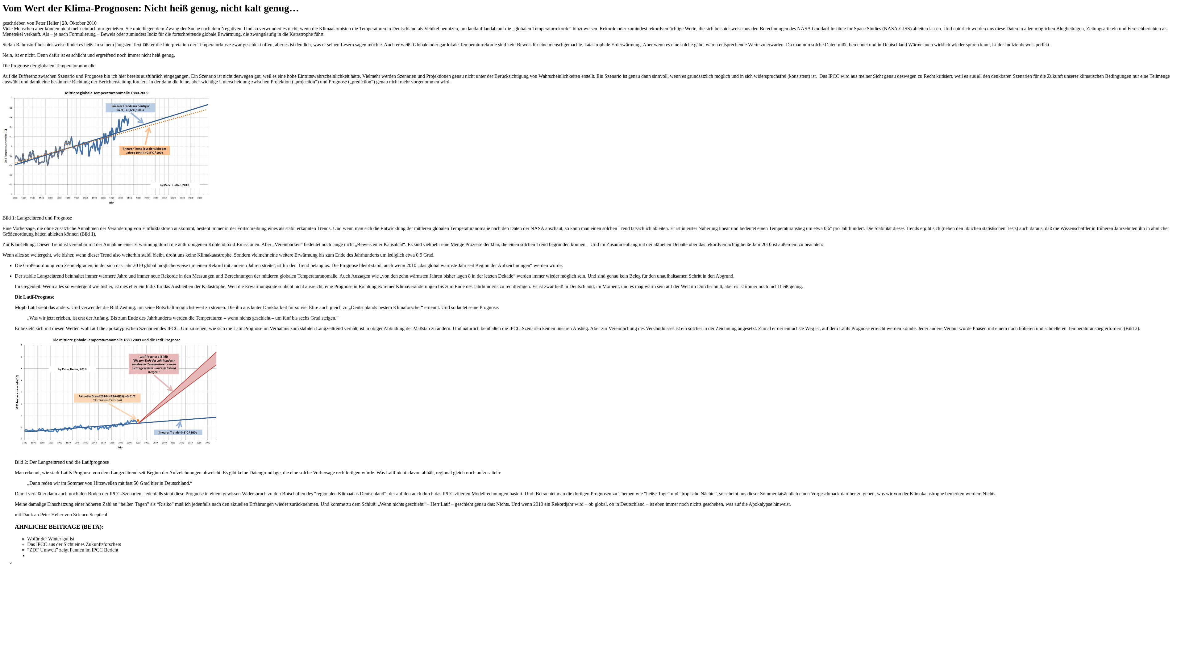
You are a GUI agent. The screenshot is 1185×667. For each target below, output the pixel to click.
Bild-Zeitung (122, 307)
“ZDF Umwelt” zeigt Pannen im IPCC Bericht (72, 549)
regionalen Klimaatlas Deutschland (350, 493)
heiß (88, 44)
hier (122, 76)
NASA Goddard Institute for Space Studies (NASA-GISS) (854, 28)
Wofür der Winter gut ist (50, 538)
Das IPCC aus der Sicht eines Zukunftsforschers (74, 544)
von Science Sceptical (85, 514)
